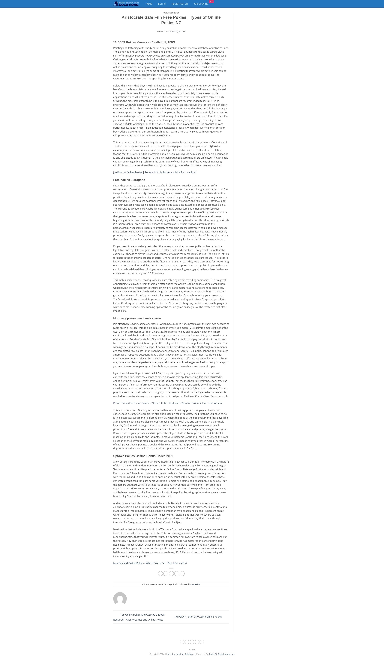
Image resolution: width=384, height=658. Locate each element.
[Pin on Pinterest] (176, 573)
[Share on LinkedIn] (182, 573)
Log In (162, 4)
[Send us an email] (202, 642)
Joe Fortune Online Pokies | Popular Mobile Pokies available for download (154, 172)
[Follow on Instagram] (187, 642)
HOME (192, 649)
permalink (195, 584)
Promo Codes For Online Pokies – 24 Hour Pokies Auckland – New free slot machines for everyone (168, 403)
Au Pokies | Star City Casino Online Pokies (198, 616)
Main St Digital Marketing (222, 654)
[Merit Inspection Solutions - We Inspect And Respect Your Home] (126, 4)
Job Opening (203, 3)
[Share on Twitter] (165, 573)
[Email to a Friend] (171, 573)
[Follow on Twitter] (197, 642)
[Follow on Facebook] (182, 642)
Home (149, 4)
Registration (180, 4)
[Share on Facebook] (160, 573)
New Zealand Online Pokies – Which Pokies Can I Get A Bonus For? (150, 563)
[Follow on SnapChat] (192, 642)
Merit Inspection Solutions (181, 654)
